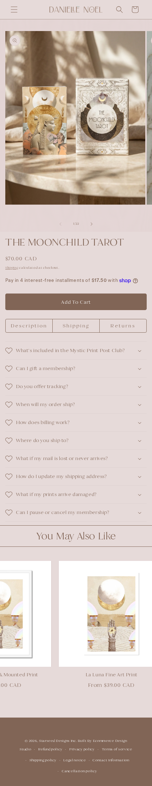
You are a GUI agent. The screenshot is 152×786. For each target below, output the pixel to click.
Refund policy (50, 749)
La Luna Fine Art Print (102, 674)
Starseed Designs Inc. (58, 740)
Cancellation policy (79, 771)
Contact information (111, 760)
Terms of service (117, 749)
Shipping (11, 268)
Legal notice (74, 760)
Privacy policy (82, 749)
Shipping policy (43, 760)
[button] (14, 9)
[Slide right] (91, 224)
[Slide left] (60, 224)
